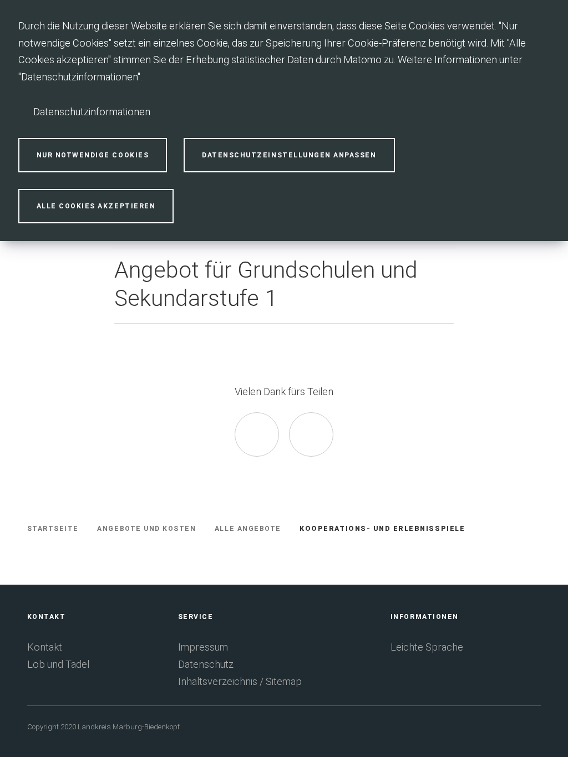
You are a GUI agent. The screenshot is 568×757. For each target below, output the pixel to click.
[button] (283, 285)
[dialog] (284, 120)
